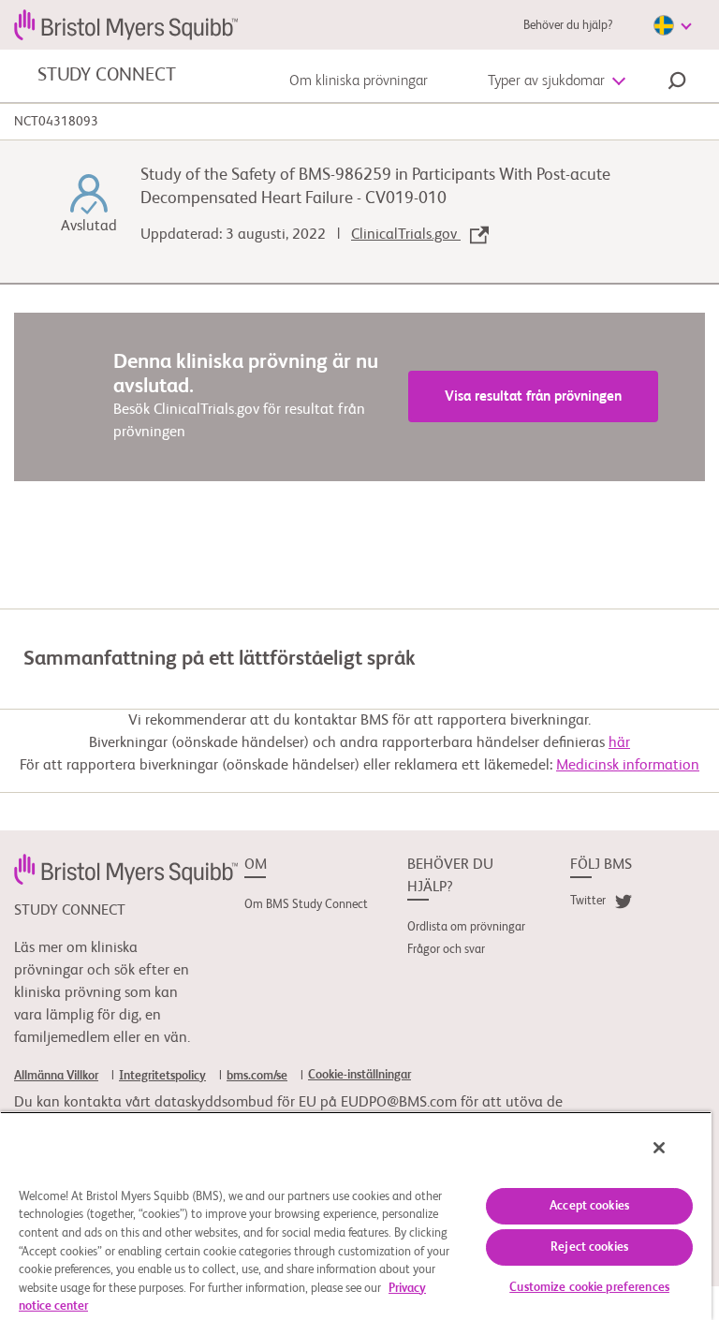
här (619, 743)
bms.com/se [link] (257, 1076)
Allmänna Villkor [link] (56, 1076)
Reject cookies (589, 1247)
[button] (677, 83)
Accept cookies (589, 1206)
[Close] (659, 1147)
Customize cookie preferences (589, 1288)
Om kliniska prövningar (358, 81)
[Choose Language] (672, 25)
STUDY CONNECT (106, 75)
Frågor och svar (446, 950)
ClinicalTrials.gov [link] (406, 234)
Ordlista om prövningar (466, 927)
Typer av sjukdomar (546, 81)
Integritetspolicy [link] (162, 1076)
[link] (126, 868)
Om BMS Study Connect (306, 905)
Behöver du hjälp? (567, 26)
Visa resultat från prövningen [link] (533, 396)
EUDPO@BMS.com (399, 1102)
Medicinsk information (627, 765)
